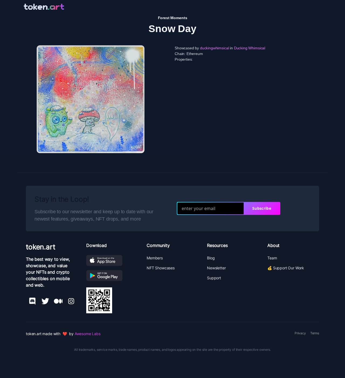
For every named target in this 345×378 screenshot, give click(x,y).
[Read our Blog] (58, 301)
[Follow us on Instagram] (71, 301)
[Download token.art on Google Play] (112, 275)
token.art (40, 247)
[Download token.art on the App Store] (112, 260)
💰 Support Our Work (285, 268)
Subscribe (261, 208)
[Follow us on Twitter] (45, 301)
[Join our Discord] (32, 301)
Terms (314, 333)
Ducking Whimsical (249, 48)
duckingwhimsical (214, 48)
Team (272, 258)
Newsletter (216, 268)
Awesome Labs (88, 333)
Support (214, 278)
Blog (211, 258)
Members (155, 258)
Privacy (300, 333)
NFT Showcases (161, 268)
